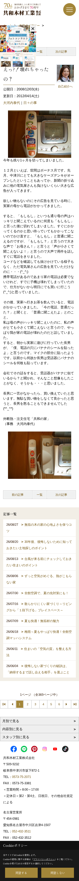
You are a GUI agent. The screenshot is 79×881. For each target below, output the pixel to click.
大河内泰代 (11, 103)
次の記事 (61, 51)
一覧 (40, 51)
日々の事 (30, 103)
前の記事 (18, 494)
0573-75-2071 (21, 777)
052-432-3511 (22, 831)
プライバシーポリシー (44, 859)
